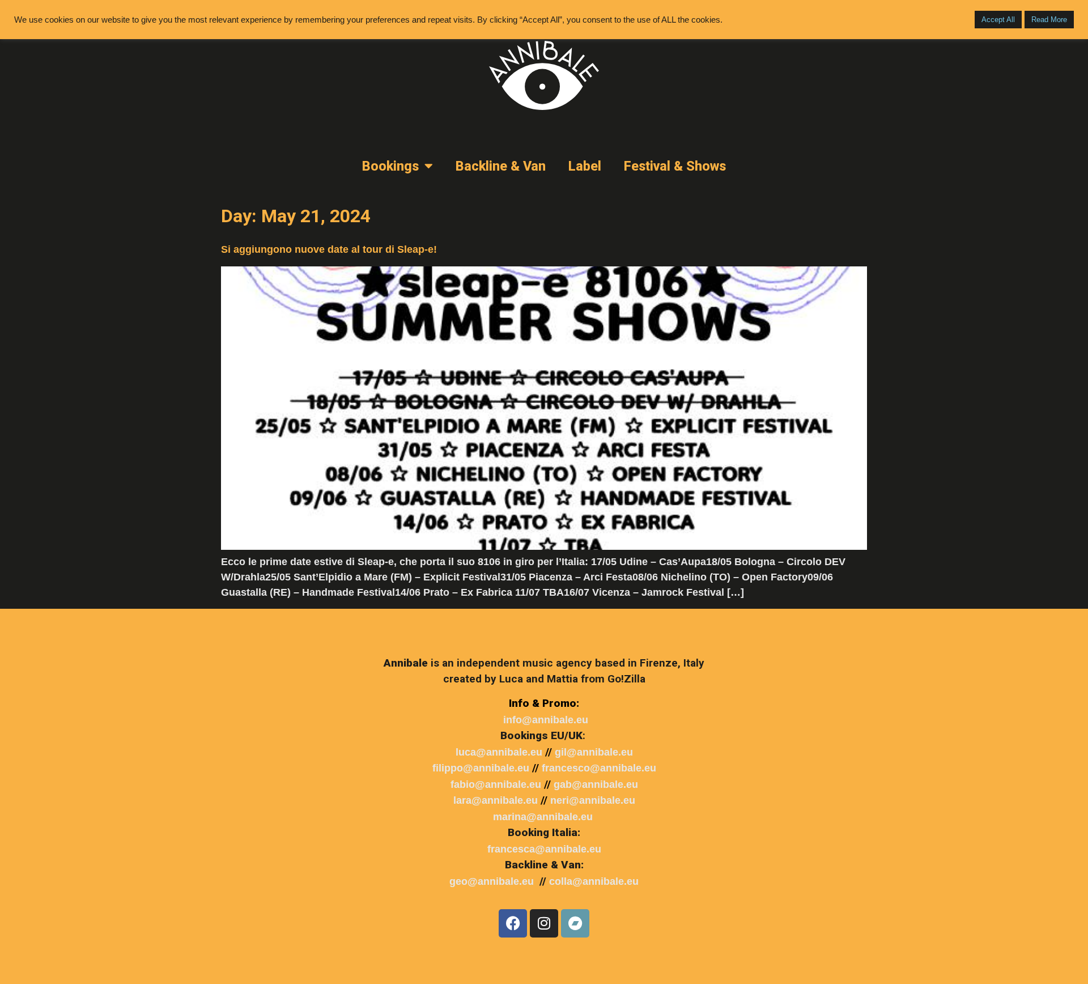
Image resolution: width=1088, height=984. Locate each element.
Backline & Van (501, 166)
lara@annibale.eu (495, 800)
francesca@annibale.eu (544, 849)
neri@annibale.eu (592, 800)
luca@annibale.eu (499, 752)
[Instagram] (544, 923)
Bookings (390, 166)
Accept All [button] (998, 19)
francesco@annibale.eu (599, 768)
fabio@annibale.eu (495, 784)
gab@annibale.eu (596, 784)
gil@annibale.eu (594, 752)
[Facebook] (513, 923)
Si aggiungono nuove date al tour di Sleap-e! (329, 249)
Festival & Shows (675, 166)
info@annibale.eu (545, 720)
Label (584, 166)
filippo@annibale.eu (480, 768)
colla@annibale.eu (594, 881)
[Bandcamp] (575, 923)
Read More (1049, 19)
